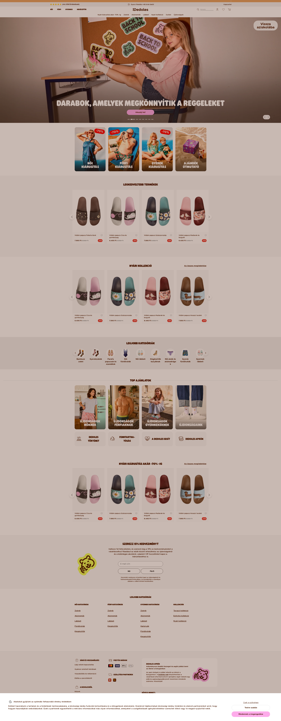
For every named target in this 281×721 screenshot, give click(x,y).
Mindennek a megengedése (251, 714)
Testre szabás (251, 708)
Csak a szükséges (250, 703)
